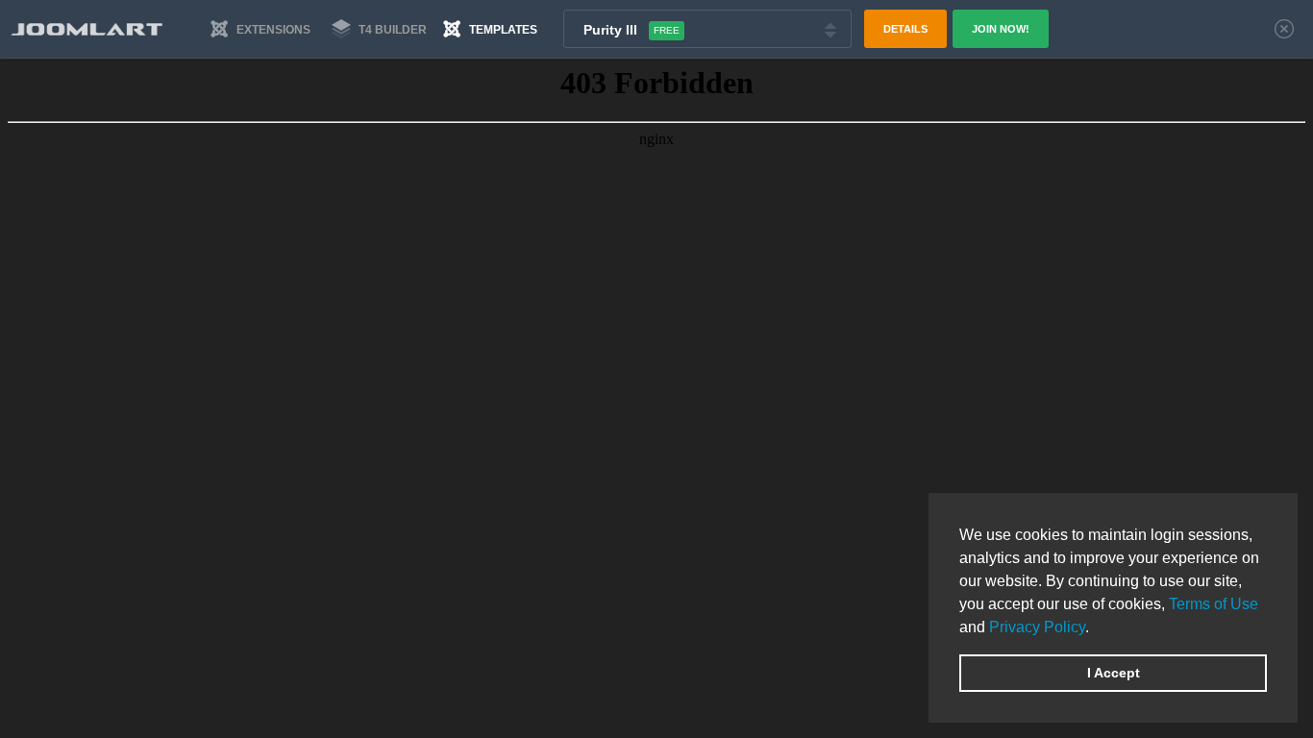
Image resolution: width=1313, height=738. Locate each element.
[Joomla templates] (490, 29)
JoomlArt (86, 29)
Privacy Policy (1037, 627)
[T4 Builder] (375, 29)
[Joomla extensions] (258, 29)
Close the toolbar (1284, 28)
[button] (1096, 628)
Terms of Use (1213, 604)
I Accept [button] (1113, 672)
